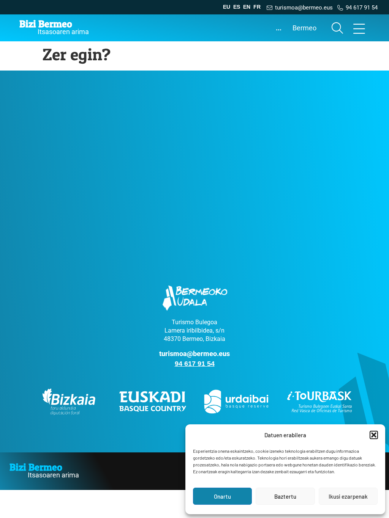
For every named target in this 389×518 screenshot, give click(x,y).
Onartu (222, 496)
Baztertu (285, 496)
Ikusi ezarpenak (348, 496)
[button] (374, 435)
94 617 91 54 (195, 363)
